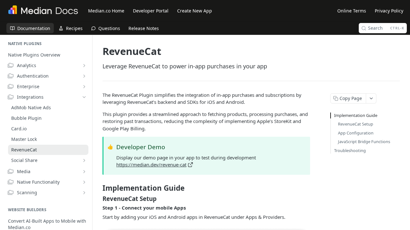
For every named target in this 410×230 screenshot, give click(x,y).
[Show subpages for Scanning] (84, 192)
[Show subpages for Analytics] (84, 65)
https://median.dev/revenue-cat (151, 164)
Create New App (194, 11)
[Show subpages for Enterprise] (84, 86)
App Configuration (355, 133)
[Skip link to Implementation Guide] (98, 188)
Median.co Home (106, 11)
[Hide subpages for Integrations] (84, 97)
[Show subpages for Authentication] (84, 76)
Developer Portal (150, 11)
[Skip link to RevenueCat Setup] (98, 199)
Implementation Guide (355, 115)
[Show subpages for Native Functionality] (84, 182)
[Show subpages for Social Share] (84, 160)
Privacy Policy (389, 11)
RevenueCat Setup (355, 124)
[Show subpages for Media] (84, 171)
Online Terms (351, 11)
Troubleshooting (350, 150)
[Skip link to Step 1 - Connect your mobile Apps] (98, 208)
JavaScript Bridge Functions (364, 141)
